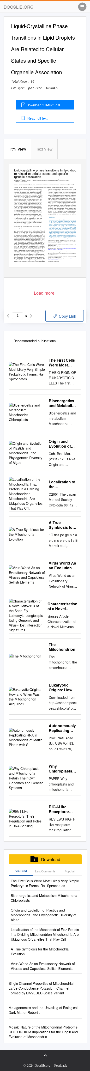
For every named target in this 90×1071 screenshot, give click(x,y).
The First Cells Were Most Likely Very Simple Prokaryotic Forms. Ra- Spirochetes (62, 362)
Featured (21, 871)
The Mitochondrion (62, 647)
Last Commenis (45, 871)
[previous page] (8, 315)
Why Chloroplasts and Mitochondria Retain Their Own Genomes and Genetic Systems (62, 768)
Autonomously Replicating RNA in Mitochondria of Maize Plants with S (63, 728)
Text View (44, 149)
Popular (70, 871)
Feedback (60, 1065)
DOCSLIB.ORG (19, 7)
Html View (17, 149)
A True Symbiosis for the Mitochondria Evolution (61, 525)
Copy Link (67, 316)
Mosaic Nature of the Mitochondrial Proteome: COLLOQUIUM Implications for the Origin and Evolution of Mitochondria (43, 1032)
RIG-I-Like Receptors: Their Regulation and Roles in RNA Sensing (63, 809)
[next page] (31, 315)
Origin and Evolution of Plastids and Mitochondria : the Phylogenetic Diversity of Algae (62, 444)
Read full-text (37, 118)
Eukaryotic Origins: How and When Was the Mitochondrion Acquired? (62, 687)
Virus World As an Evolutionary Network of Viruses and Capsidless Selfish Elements (63, 565)
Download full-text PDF (43, 105)
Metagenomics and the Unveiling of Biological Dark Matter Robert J (43, 1010)
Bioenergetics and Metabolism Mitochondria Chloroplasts (63, 403)
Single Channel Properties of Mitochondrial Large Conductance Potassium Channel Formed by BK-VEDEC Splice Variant (41, 988)
